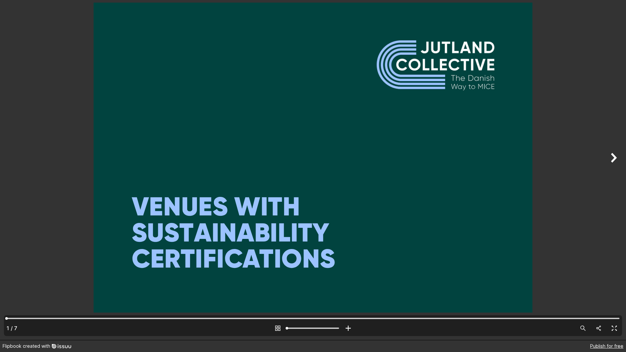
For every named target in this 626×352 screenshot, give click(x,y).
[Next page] (613, 170)
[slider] (313, 328)
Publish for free (606, 346)
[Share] (598, 328)
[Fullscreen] (614, 328)
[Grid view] (277, 328)
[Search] (582, 328)
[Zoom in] (348, 328)
